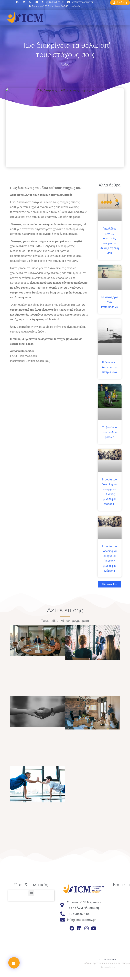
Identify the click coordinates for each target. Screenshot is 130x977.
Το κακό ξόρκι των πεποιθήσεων (109, 302)
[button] (81, 18)
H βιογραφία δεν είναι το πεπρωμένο (109, 367)
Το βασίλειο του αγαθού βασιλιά (109, 432)
